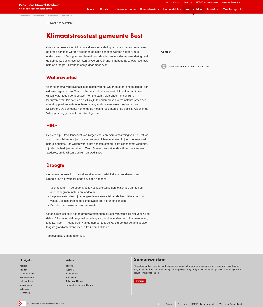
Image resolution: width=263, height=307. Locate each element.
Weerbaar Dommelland (232, 2)
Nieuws (69, 266)
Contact (176, 2)
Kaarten (105, 9)
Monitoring (230, 9)
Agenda (70, 270)
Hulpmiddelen (172, 9)
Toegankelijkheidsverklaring (79, 285)
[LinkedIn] (167, 2)
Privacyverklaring (74, 281)
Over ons (188, 2)
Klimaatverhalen (125, 9)
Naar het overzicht (61, 22)
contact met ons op (149, 273)
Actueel (91, 9)
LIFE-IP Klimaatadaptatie (207, 2)
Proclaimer (71, 277)
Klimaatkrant (72, 273)
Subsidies (212, 9)
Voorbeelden (194, 9)
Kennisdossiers (149, 9)
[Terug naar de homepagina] (51, 6)
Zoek (242, 9)
